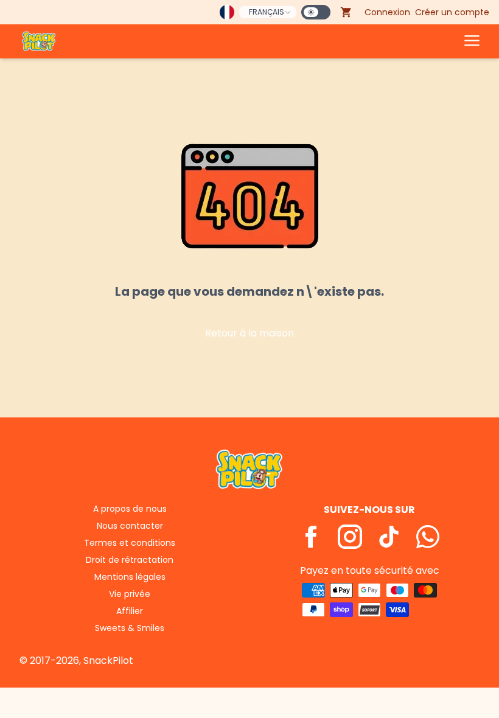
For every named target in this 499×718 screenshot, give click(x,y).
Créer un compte (452, 12)
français (266, 12)
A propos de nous (130, 509)
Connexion (387, 12)
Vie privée (129, 594)
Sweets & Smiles (129, 628)
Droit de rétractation (129, 560)
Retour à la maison (249, 333)
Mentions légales (130, 577)
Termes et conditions (129, 543)
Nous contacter (130, 526)
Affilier (129, 611)
